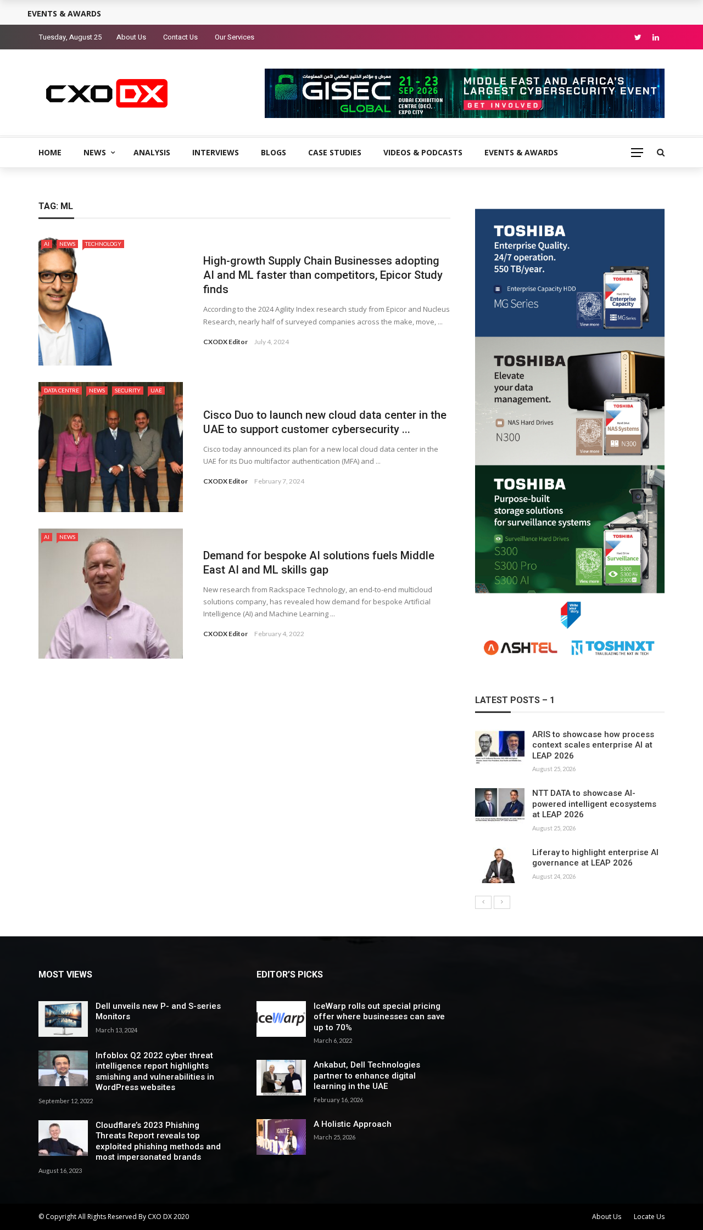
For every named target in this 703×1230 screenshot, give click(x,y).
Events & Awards (521, 152)
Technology (103, 243)
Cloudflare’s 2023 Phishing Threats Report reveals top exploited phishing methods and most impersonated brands (158, 1141)
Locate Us (649, 1216)
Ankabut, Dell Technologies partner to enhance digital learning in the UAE (367, 1075)
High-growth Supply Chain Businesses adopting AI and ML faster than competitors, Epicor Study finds (323, 275)
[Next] (502, 902)
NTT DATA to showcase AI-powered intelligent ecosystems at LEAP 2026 (594, 803)
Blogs (273, 152)
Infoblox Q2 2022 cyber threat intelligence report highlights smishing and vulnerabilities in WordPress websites (155, 1072)
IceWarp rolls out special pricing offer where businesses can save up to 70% (379, 1016)
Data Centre (61, 390)
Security (128, 390)
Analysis (151, 152)
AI (46, 243)
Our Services (234, 37)
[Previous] (483, 902)
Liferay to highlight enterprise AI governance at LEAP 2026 (595, 857)
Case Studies (334, 152)
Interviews (215, 152)
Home (50, 152)
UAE (156, 390)
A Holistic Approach (353, 1124)
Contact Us (180, 37)
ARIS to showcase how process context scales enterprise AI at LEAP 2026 (593, 745)
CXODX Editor (225, 342)
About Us (131, 37)
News (94, 152)
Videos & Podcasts (422, 152)
